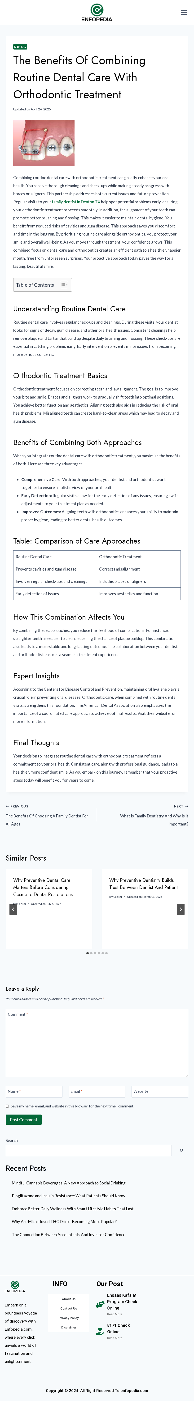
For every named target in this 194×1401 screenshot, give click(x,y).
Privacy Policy (69, 1318)
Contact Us (68, 1308)
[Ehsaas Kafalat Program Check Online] (100, 1304)
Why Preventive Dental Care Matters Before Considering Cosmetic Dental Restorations (43, 887)
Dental (20, 46)
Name (14, 1090)
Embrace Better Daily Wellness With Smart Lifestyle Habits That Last (73, 1208)
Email (76, 1090)
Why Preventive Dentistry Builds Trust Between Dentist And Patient (143, 884)
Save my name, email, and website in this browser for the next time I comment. (72, 1106)
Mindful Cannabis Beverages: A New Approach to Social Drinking (69, 1182)
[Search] (181, 1150)
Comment (18, 1013)
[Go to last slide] (13, 909)
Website (140, 1090)
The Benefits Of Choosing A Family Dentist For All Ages (47, 815)
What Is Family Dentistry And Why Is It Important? (154, 815)
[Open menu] (183, 12)
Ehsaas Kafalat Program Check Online (122, 1301)
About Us (68, 1299)
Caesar (21, 904)
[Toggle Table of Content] (61, 285)
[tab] (87, 953)
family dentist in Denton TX (76, 201)
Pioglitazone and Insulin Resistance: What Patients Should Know (68, 1195)
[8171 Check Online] (100, 1331)
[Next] (181, 909)
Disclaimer (68, 1327)
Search (12, 1140)
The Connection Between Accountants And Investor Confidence (68, 1234)
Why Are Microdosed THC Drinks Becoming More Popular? (64, 1221)
